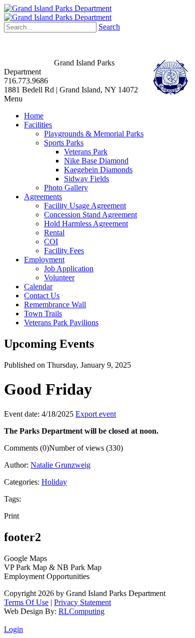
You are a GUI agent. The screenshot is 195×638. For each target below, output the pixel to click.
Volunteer (59, 277)
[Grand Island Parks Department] (58, 8)
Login (13, 629)
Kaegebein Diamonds (98, 169)
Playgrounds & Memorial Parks (94, 133)
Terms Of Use (26, 602)
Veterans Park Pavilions (61, 322)
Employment (44, 259)
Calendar (38, 286)
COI (51, 241)
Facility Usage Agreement (85, 205)
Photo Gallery (66, 187)
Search (109, 26)
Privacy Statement (82, 602)
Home (34, 115)
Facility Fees (64, 250)
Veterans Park (86, 151)
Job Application (69, 268)
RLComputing (81, 611)
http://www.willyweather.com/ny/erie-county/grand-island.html (49, 54)
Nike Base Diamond (96, 160)
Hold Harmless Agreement (86, 223)
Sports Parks (64, 142)
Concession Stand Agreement (90, 214)
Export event (96, 414)
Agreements (43, 196)
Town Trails (43, 313)
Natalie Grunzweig (60, 465)
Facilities (38, 124)
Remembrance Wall (55, 304)
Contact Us (42, 295)
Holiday (54, 482)
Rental (54, 232)
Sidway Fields (86, 178)
